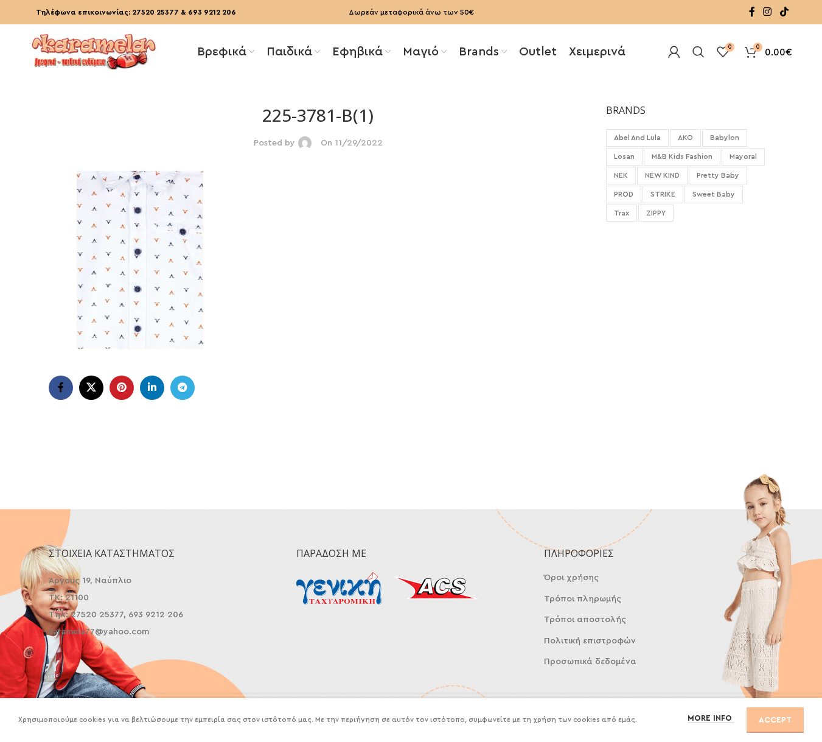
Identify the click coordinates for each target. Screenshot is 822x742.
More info (711, 718)
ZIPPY (656, 213)
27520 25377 (155, 12)
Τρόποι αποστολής (585, 619)
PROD (623, 194)
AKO (685, 137)
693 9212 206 (212, 12)
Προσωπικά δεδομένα (590, 661)
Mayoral (743, 156)
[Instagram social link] (767, 11)
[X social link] (91, 388)
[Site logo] (94, 50)
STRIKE (662, 194)
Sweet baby (713, 194)
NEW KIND (662, 175)
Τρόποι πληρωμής (582, 599)
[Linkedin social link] (152, 388)
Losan (624, 156)
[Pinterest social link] (122, 388)
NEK (621, 175)
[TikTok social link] (784, 11)
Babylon (724, 137)
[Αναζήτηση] (698, 52)
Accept (775, 720)
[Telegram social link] (182, 388)
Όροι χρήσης (571, 577)
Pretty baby (718, 175)
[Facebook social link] (752, 11)
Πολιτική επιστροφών (590, 641)
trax (621, 213)
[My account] (674, 52)
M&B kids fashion (682, 156)
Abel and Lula (637, 137)
